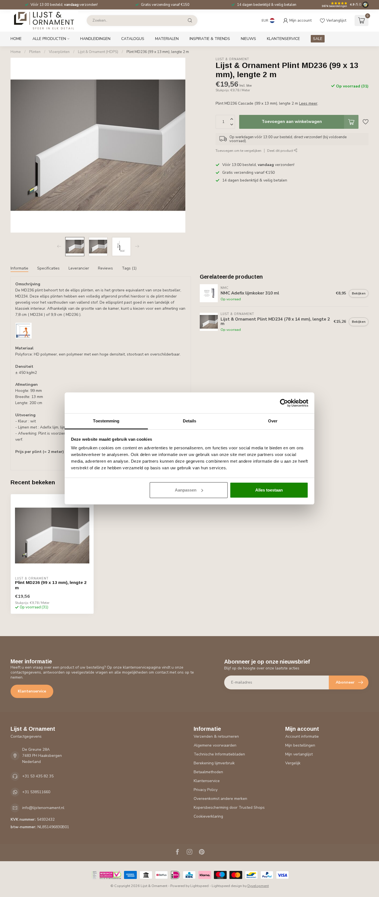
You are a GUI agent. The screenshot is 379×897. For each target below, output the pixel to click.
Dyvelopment (258, 885)
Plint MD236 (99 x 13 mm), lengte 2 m (158, 51)
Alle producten (49, 38)
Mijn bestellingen (300, 745)
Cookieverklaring (208, 816)
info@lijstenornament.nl (43, 807)
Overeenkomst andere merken (220, 798)
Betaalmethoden (208, 772)
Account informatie (302, 736)
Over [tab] (272, 421)
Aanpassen (185, 490)
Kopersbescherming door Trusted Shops (229, 807)
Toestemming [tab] (106, 421)
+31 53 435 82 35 (38, 776)
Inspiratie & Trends (210, 38)
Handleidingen (95, 38)
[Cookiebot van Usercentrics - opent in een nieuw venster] (284, 403)
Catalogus (132, 38)
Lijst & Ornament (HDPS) (98, 51)
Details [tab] (189, 421)
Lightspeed (199, 885)
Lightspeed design (227, 885)
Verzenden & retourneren (216, 736)
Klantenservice (283, 38)
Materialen (167, 38)
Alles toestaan (269, 490)
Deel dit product (280, 150)
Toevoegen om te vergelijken (238, 150)
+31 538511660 (36, 792)
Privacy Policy (206, 789)
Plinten (35, 51)
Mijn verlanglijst (299, 754)
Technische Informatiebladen (219, 754)
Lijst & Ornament (232, 59)
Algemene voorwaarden (215, 745)
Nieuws (248, 38)
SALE (317, 38)
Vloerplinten (59, 51)
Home (16, 38)
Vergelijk (292, 763)
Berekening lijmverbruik (214, 763)
